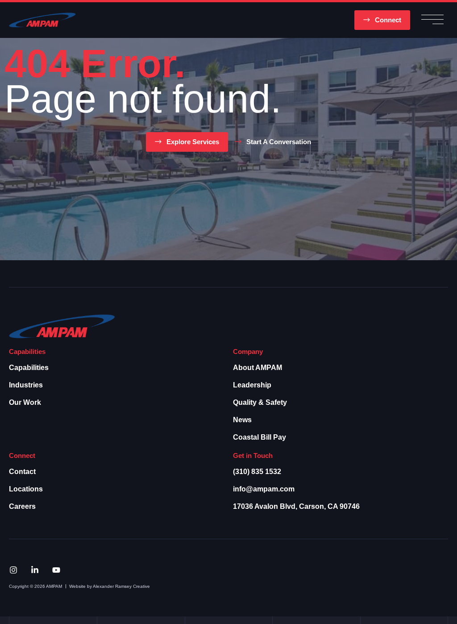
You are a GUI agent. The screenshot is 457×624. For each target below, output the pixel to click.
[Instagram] (13, 570)
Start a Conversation (278, 142)
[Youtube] (56, 570)
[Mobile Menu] (432, 20)
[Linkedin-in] (35, 570)
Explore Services (192, 142)
